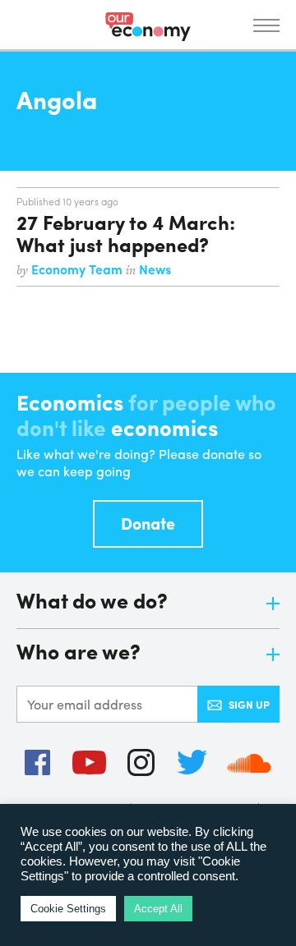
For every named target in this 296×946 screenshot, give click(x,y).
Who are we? (78, 652)
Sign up (249, 704)
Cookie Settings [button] (68, 908)
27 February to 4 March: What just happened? (125, 232)
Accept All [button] (158, 908)
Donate (148, 523)
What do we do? (92, 601)
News (155, 268)
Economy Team (78, 268)
